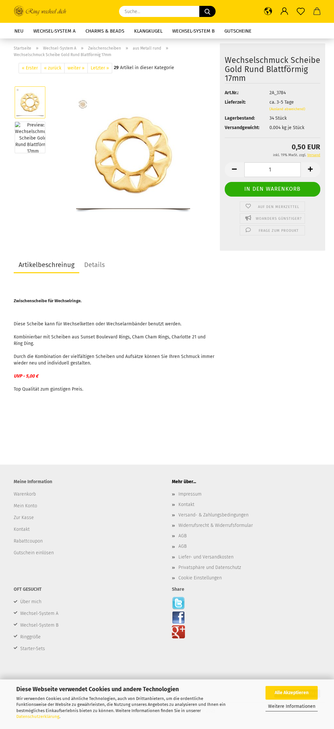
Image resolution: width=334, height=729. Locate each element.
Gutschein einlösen (34, 553)
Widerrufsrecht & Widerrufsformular (215, 525)
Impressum (190, 494)
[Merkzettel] (301, 11)
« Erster (30, 68)
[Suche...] (207, 11)
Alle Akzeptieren (292, 692)
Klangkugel (148, 31)
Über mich (30, 601)
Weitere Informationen (291, 706)
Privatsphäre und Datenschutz (209, 567)
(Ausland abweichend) (287, 109)
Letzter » (100, 68)
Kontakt (186, 504)
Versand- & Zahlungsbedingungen (213, 515)
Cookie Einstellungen (200, 578)
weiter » (76, 68)
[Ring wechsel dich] (43, 11)
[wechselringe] (133, 154)
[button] (268, 11)
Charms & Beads (104, 31)
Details (94, 265)
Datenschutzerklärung (37, 716)
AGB (182, 536)
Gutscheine (237, 31)
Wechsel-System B (193, 31)
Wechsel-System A (54, 31)
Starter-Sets (32, 648)
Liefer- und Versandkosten (206, 557)
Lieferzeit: (235, 102)
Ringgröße (30, 637)
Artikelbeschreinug (46, 265)
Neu (18, 31)
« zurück (52, 68)
